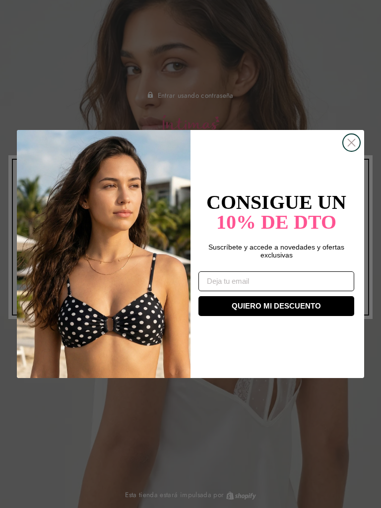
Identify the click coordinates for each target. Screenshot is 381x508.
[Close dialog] (351, 142)
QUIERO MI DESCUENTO (276, 306)
